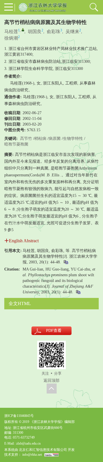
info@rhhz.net (32, 455)
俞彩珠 (53, 31)
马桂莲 (11, 31)
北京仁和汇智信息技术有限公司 (43, 450)
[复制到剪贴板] (65, 262)
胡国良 (34, 31)
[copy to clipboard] (78, 292)
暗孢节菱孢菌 (16, 144)
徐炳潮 (11, 38)
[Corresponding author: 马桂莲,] (22, 29)
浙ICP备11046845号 (19, 416)
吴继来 (72, 31)
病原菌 (55, 138)
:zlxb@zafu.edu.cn (28, 443)
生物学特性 (73, 138)
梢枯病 (40, 138)
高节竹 (26, 138)
